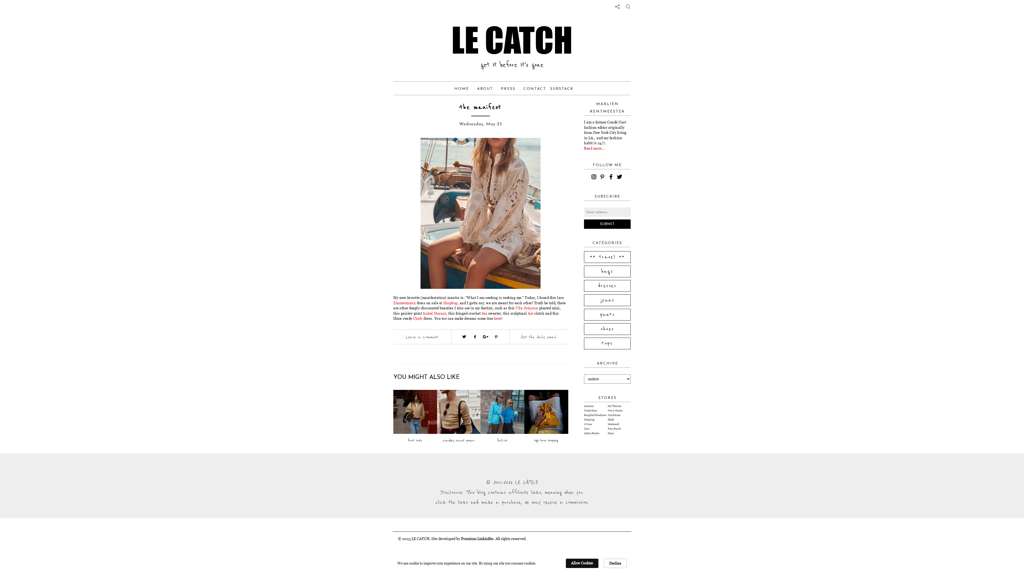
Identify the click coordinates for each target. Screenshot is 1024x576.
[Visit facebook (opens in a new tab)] (475, 337)
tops (607, 343)
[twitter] (620, 178)
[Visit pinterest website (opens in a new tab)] (413, 150)
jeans (607, 300)
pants (607, 314)
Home (461, 89)
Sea (484, 313)
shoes (607, 329)
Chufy (418, 318)
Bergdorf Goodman (595, 415)
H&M (611, 419)
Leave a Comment (422, 337)
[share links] (617, 6)
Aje (530, 313)
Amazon (589, 406)
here (497, 318)
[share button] (628, 6)
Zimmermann (404, 303)
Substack (562, 89)
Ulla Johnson (526, 308)
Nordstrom (614, 415)
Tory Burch (614, 428)
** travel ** (607, 257)
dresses (607, 286)
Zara (586, 428)
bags (607, 271)
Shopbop (450, 303)
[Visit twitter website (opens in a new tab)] (464, 337)
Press (508, 89)
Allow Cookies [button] (582, 563)
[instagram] (595, 178)
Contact (534, 89)
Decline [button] (615, 563)
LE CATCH (512, 40)
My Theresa (614, 406)
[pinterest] (603, 178)
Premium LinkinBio (477, 538)
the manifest (480, 107)
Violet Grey (590, 410)
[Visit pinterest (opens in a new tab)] (496, 337)
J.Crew (588, 424)
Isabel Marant (434, 313)
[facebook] (612, 178)
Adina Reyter (591, 433)
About (485, 89)
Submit (607, 224)
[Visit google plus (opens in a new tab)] (485, 337)
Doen (611, 433)
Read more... (594, 148)
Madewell (613, 424)
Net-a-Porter (615, 410)
